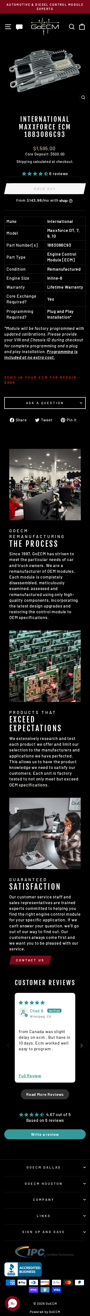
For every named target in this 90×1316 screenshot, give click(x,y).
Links (44, 1216)
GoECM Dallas (43, 1167)
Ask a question (45, 403)
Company (43, 1200)
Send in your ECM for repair (40, 377)
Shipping (24, 161)
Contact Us (30, 960)
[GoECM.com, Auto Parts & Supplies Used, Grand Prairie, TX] (23, 1271)
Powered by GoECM (45, 1312)
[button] (35, 173)
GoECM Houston (44, 1184)
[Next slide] (82, 1045)
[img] (32, 1002)
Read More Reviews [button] (45, 1094)
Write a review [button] (45, 1134)
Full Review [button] (30, 1075)
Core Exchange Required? (21, 298)
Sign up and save (44, 1232)
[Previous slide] (8, 1045)
